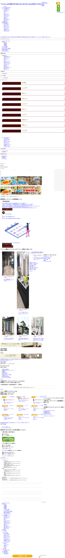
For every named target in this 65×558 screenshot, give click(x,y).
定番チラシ (27, 498)
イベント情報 (4, 493)
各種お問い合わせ (5, 551)
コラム (31, 498)
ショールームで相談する (17, 450)
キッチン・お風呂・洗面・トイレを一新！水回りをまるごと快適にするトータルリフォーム (21, 205)
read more (1, 389)
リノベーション (6, 10)
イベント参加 (30, 501)
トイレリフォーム (6, 28)
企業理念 (43, 5)
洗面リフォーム (6, 64)
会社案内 (44, 2)
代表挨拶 (5, 505)
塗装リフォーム (6, 20)
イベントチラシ (19, 498)
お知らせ (23, 498)
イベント (15, 493)
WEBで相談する (12, 443)
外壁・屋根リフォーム (7, 19)
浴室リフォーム (6, 14)
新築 (4, 12)
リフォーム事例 (5, 8)
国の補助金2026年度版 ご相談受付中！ (11, 218)
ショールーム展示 (6, 24)
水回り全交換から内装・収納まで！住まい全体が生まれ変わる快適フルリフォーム (19, 207)
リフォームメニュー (5, 495)
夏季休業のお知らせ (8, 216)
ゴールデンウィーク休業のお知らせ (11, 242)
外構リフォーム (6, 69)
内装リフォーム (6, 18)
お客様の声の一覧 (17, 492)
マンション (35, 488)
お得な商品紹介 (5, 22)
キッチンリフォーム (6, 13)
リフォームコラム (5, 498)
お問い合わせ (16, 501)
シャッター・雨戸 (6, 31)
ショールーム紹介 (6, 7)
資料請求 (25, 501)
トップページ (4, 482)
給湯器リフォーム (6, 30)
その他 (33, 498)
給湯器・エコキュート (7, 15)
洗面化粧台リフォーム (7, 29)
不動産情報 (22, 499)
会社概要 (5, 43)
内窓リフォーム (6, 25)
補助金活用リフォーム (7, 9)
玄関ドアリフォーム (6, 26)
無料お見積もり (21, 501)
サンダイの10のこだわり (45, 3)
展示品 (15, 498)
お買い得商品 (6, 23)
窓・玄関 (5, 17)
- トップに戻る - (2, 457)
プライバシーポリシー (17, 486)
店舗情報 (5, 6)
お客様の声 (4, 21)
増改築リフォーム (7, 58)
